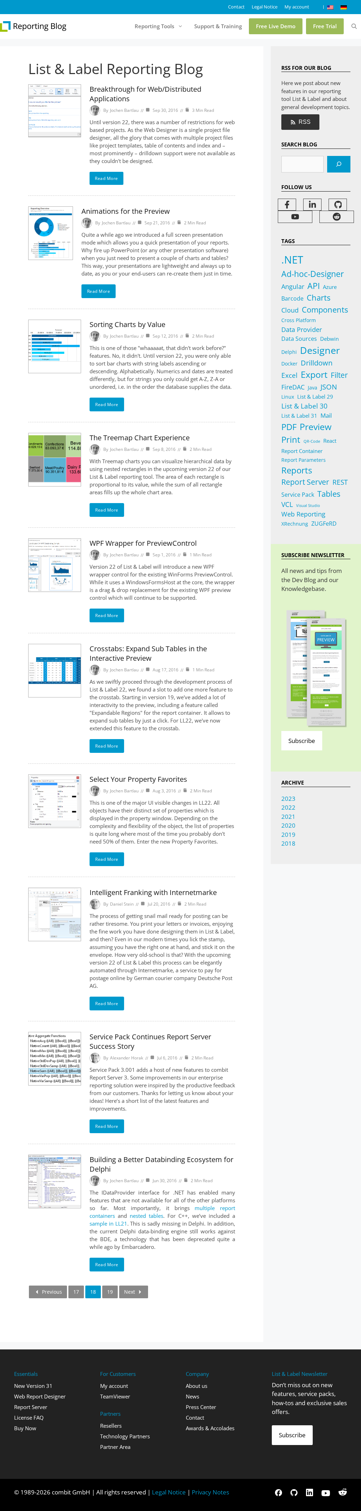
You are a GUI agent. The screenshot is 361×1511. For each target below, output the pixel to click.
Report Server (305, 482)
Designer (320, 350)
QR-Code (312, 441)
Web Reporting (303, 514)
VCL (287, 504)
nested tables (146, 1215)
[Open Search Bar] (354, 26)
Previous (52, 1291)
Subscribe (301, 741)
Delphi (289, 352)
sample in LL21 (108, 1223)
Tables (328, 493)
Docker (289, 363)
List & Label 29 (315, 396)
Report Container (302, 450)
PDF (288, 427)
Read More (106, 178)
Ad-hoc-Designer (312, 273)
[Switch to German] (344, 7)
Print (290, 439)
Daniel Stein (122, 904)
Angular (292, 286)
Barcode (292, 298)
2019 (288, 834)
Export (314, 374)
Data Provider (301, 329)
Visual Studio (308, 505)
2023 (288, 798)
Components (325, 309)
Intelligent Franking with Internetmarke (153, 892)
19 (110, 1291)
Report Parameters (303, 460)
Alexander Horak (126, 1058)
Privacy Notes (210, 1492)
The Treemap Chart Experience (140, 437)
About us (196, 1385)
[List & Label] (33, 26)
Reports (296, 470)
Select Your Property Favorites (138, 779)
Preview (315, 427)
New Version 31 (33, 1385)
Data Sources (299, 339)
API (313, 285)
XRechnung (294, 523)
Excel (289, 375)
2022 (288, 807)
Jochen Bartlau (124, 110)
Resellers (111, 1425)
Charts (318, 297)
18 (93, 1291)
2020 (288, 825)
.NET (292, 260)
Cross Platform (298, 320)
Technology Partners (125, 1436)
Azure (330, 286)
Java (312, 387)
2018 (288, 843)
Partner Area (115, 1446)
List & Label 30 (304, 406)
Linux (287, 396)
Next (129, 1291)
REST (340, 482)
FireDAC (293, 386)
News (192, 1396)
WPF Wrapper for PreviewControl (143, 543)
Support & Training (218, 26)
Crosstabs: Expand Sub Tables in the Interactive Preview (148, 653)
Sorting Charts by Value (127, 324)
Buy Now (25, 1428)
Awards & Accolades (210, 1428)
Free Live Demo (275, 26)
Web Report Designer (40, 1396)
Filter (339, 375)
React (329, 440)
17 (76, 1291)
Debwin (329, 338)
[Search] (338, 164)
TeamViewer (115, 1396)
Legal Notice (264, 7)
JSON (328, 387)
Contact (236, 7)
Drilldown (316, 363)
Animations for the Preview (125, 211)
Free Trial (325, 26)
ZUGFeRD (324, 523)
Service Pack (297, 494)
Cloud (290, 310)
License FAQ (29, 1417)
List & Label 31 (299, 415)
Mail (326, 415)
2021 (288, 816)
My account (296, 7)
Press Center (201, 1406)
